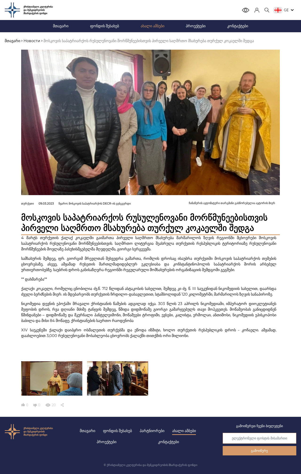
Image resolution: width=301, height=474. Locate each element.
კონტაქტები (168, 442)
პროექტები (106, 442)
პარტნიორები (152, 431)
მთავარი (87, 431)
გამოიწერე (259, 451)
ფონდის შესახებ (117, 431)
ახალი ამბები (184, 431)
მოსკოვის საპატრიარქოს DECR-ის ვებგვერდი (100, 203)
